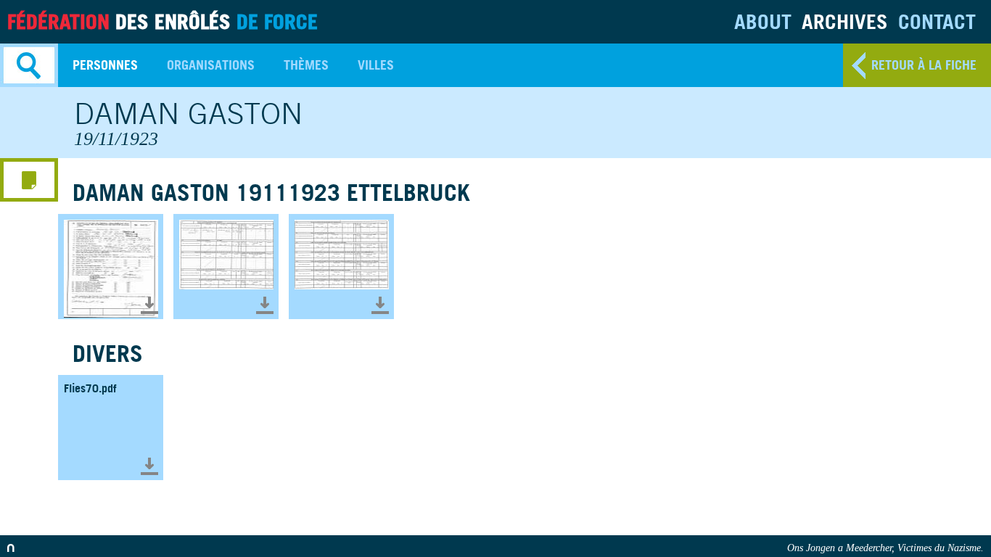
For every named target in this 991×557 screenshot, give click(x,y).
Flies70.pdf (90, 388)
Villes (376, 65)
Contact (937, 21)
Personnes (105, 65)
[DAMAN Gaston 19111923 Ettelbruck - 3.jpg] (341, 266)
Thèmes (306, 65)
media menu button (29, 180)
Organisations (211, 65)
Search (29, 65)
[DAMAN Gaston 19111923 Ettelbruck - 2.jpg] (226, 266)
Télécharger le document (149, 305)
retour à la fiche (923, 65)
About (762, 21)
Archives (845, 21)
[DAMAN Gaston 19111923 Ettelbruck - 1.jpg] (110, 266)
